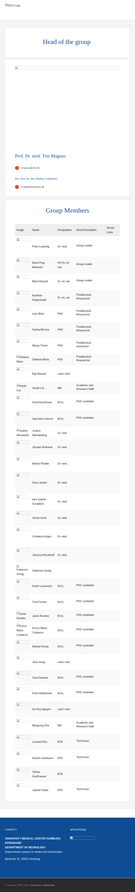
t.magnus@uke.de (30, 167)
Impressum (35, 885)
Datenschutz (49, 885)
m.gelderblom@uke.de (32, 187)
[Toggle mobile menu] (128, 6)
